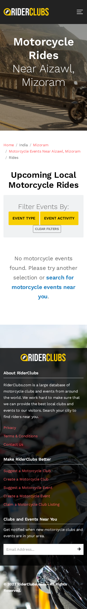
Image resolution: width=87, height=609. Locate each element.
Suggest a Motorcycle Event (27, 487)
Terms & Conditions (20, 436)
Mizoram (40, 145)
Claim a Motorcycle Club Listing (31, 504)
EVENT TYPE (24, 218)
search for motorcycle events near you (43, 287)
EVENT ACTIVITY (59, 218)
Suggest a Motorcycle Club (27, 471)
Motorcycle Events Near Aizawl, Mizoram (45, 151)
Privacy (9, 427)
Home (8, 145)
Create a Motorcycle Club (25, 479)
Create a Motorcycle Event (26, 496)
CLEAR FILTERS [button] (47, 229)
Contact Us (13, 444)
